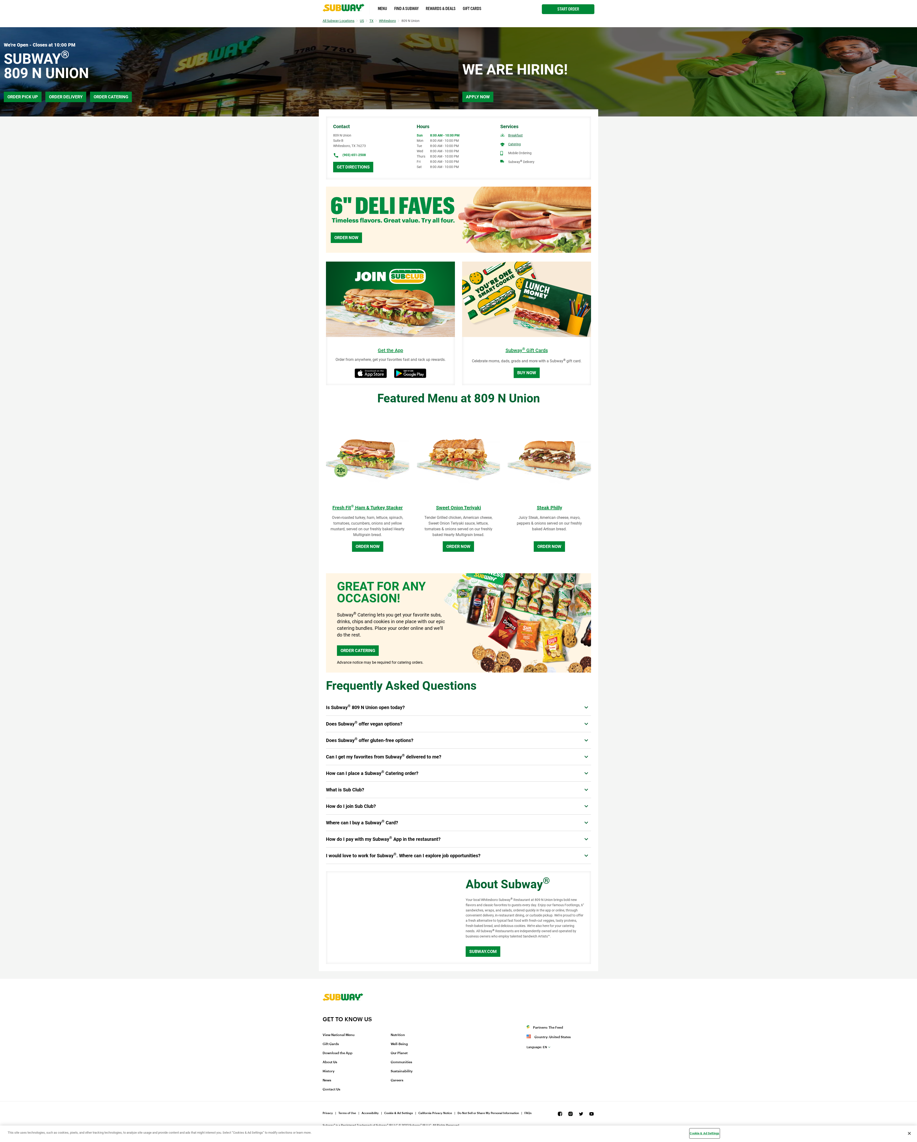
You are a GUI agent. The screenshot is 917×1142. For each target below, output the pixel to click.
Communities (401, 1062)
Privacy (328, 1113)
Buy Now (526, 372)
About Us (330, 1062)
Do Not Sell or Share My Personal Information (488, 1113)
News (327, 1080)
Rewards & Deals (441, 8)
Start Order (568, 9)
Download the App (337, 1053)
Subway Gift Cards (527, 350)
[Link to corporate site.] (343, 1013)
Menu (382, 8)
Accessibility (370, 1113)
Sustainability (402, 1071)
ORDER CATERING (358, 650)
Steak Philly (549, 507)
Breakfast (515, 135)
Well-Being (399, 1044)
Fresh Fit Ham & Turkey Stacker (367, 507)
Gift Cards (472, 8)
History (329, 1071)
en (537, 1047)
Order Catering (111, 96)
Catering (514, 144)
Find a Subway (406, 8)
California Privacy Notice (435, 1113)
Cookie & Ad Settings (398, 1113)
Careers (397, 1080)
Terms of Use (347, 1113)
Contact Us (331, 1089)
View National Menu (338, 1035)
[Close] (909, 1133)
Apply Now (478, 96)
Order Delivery (66, 96)
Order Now (346, 237)
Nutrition (398, 1035)
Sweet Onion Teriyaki (458, 507)
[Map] (390, 917)
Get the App (390, 350)
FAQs (528, 1113)
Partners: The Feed (548, 1027)
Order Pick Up (22, 96)
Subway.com (483, 951)
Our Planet (399, 1053)
